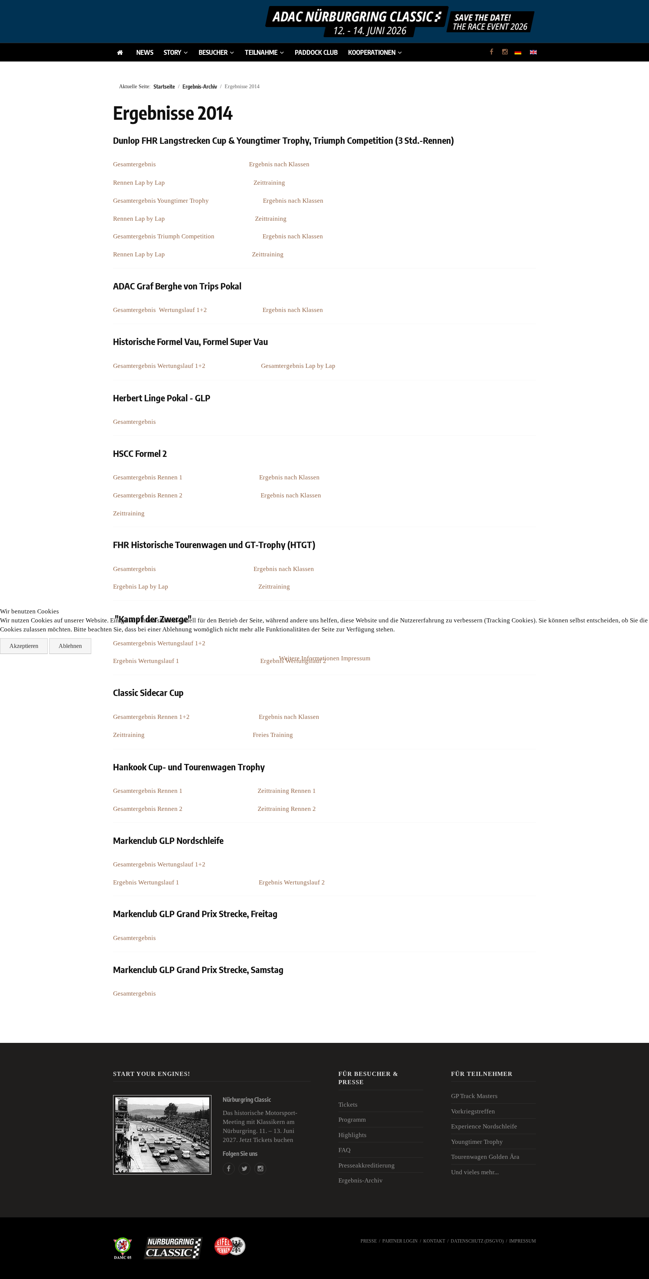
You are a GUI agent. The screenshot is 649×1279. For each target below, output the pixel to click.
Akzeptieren (23, 646)
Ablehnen (70, 646)
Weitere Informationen (309, 658)
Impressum (355, 658)
